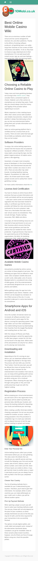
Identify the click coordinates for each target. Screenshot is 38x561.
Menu (10, 2)
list (31, 185)
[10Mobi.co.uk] (19, 11)
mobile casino (21, 95)
